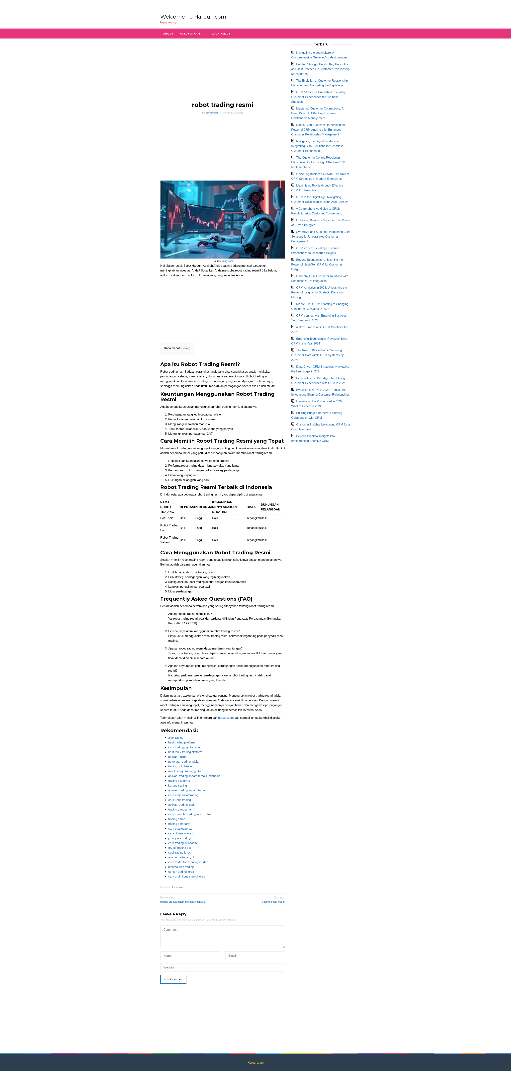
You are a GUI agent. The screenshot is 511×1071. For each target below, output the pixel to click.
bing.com (227, 261)
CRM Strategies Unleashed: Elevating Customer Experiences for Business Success (318, 96)
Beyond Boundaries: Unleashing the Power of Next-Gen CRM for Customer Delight (317, 264)
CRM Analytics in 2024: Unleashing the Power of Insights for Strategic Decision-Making (319, 292)
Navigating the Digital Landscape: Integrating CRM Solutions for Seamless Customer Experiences (317, 145)
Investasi (177, 887)
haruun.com (226, 717)
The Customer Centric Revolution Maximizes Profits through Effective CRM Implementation (318, 162)
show (186, 348)
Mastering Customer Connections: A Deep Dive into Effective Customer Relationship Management (317, 113)
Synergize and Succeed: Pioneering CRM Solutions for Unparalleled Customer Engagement (321, 236)
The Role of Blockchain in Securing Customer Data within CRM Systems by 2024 (317, 354)
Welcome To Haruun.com (193, 17)
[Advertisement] (222, 72)
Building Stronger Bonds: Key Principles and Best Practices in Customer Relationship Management (320, 68)
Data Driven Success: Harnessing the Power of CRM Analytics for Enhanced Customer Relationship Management (318, 129)
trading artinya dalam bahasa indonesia (182, 899)
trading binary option (273, 899)
